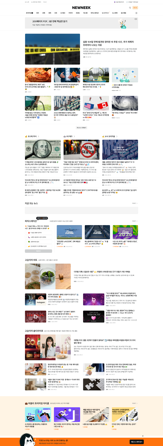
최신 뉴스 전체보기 (81, 128)
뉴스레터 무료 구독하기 (36, 2)
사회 (55, 13)
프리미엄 (28, 13)
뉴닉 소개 (27, 2)
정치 (37, 13)
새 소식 (44, 2)
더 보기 (134, 203)
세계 (49, 13)
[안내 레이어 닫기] (143, 436)
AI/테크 (62, 13)
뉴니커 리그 (105, 13)
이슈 (84, 13)
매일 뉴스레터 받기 (136, 442)
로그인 (135, 7)
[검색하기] (130, 7)
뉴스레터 (114, 13)
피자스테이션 (95, 13)
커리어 (71, 13)
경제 (43, 13)
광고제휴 (123, 13)
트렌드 (78, 13)
